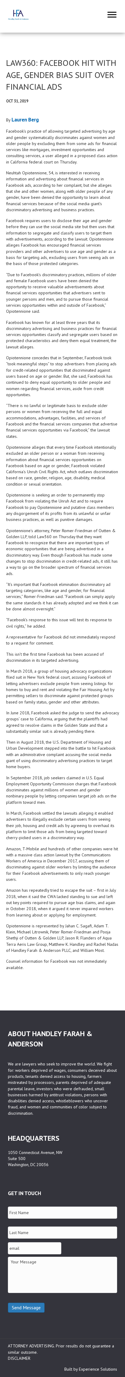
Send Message (26, 1307)
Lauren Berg (25, 119)
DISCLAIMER (19, 1358)
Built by (71, 1369)
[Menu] (112, 15)
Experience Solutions (98, 1369)
